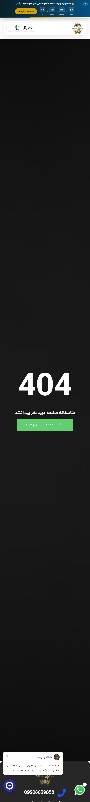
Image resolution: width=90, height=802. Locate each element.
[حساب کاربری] (25, 28)
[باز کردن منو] (10, 28)
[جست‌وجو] (32, 28)
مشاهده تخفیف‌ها (26, 11)
